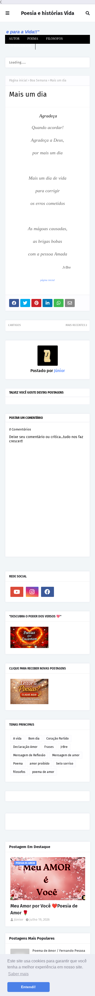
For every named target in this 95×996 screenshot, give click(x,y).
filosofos (19, 772)
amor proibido (39, 763)
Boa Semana (38, 80)
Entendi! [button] (28, 987)
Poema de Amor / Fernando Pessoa (58, 950)
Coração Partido (57, 738)
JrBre (64, 747)
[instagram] (32, 592)
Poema (18, 763)
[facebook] (47, 592)
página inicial (47, 280)
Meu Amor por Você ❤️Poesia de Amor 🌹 (44, 909)
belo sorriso (64, 763)
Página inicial (18, 80)
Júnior (59, 370)
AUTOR (14, 38)
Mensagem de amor (66, 755)
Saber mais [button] (18, 974)
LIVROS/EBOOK (20, 46)
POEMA (32, 38)
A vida (17, 738)
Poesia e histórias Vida (47, 13)
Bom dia (34, 738)
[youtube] (16, 592)
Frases (49, 747)
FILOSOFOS (54, 38)
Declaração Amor (25, 747)
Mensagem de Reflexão (29, 755)
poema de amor (43, 772)
